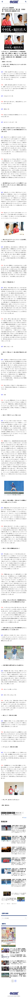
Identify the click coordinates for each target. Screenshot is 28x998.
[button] (25, 918)
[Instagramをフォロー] (15, 981)
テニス (22, 812)
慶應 (18, 812)
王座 (3, 814)
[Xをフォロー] (12, 981)
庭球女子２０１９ (18, 814)
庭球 (14, 812)
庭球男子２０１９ (9, 814)
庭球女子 (9, 812)
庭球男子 (4, 812)
